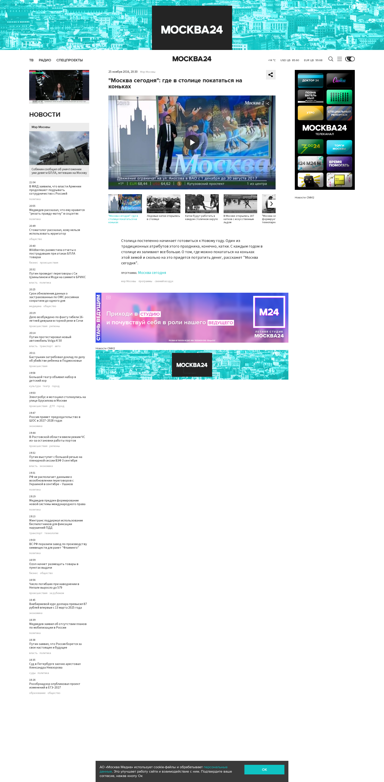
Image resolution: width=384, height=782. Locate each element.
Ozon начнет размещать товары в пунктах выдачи (53, 566)
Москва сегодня (152, 273)
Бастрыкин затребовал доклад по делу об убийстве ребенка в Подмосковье (57, 359)
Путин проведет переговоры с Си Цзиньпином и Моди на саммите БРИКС (57, 275)
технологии (51, 533)
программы (145, 281)
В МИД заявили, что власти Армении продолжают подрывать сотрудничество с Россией (55, 190)
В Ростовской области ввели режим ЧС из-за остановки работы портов (57, 439)
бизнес (33, 262)
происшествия (49, 262)
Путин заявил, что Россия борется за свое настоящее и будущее (55, 646)
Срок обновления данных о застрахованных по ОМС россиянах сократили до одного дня (54, 297)
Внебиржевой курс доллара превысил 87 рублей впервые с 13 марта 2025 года (58, 606)
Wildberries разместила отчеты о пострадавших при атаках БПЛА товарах (52, 253)
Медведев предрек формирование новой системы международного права (57, 502)
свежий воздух (164, 281)
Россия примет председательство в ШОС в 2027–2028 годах (54, 419)
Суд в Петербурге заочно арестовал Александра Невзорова (55, 666)
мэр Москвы (128, 281)
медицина (35, 306)
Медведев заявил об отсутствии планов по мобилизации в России (58, 626)
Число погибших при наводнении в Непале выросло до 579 (54, 586)
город (56, 386)
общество (35, 239)
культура (35, 386)
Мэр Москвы (41, 127)
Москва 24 (192, 59)
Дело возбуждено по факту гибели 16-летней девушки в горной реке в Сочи (56, 319)
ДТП (52, 406)
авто (58, 346)
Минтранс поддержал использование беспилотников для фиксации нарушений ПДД (56, 524)
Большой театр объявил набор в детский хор (52, 379)
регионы (54, 326)
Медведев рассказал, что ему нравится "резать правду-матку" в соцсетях (57, 212)
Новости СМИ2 (105, 348)
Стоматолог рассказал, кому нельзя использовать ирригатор (54, 232)
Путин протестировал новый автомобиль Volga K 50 (50, 339)
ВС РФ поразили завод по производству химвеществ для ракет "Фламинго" (58, 546)
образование (37, 693)
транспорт (46, 346)
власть (33, 282)
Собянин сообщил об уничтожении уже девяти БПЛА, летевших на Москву (59, 171)
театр (46, 386)
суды (32, 673)
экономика (35, 426)
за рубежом (56, 593)
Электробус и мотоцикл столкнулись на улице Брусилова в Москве (57, 399)
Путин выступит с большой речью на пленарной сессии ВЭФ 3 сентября (55, 459)
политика (35, 199)
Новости (44, 115)
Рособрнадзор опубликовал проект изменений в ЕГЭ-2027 (54, 686)
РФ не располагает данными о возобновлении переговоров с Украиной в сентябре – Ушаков (51, 480)
